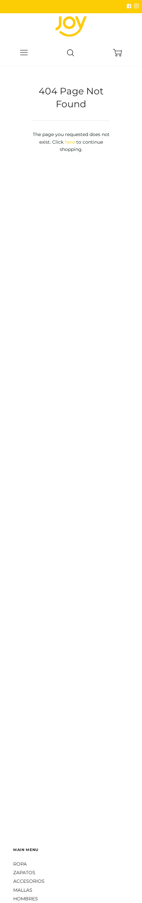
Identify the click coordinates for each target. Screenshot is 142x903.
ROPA (20, 864)
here (70, 142)
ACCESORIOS (29, 881)
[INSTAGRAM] (135, 6)
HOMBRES (25, 899)
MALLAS (22, 890)
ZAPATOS (24, 873)
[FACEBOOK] (128, 6)
